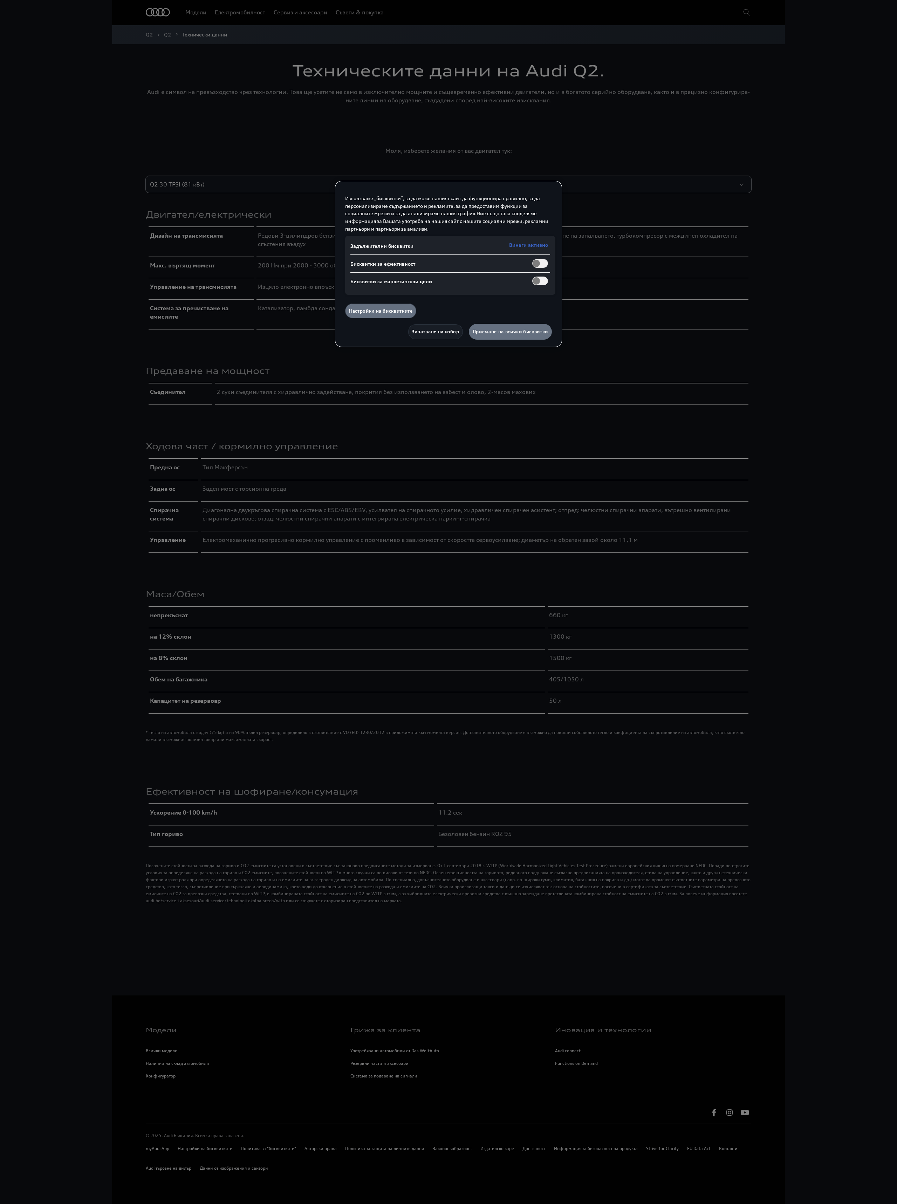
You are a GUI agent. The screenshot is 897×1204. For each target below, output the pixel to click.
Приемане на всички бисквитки (510, 331)
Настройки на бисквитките (381, 311)
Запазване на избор (435, 331)
